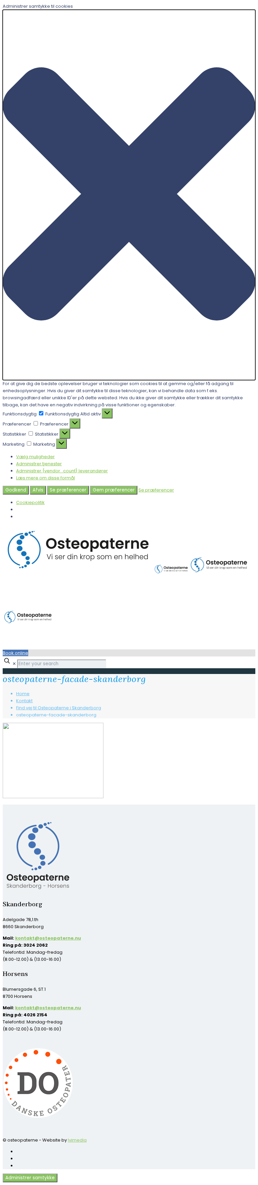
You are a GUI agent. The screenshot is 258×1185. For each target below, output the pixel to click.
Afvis (38, 490)
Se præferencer (68, 490)
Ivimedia (77, 1140)
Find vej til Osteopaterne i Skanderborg (58, 708)
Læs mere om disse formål (45, 478)
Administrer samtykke (30, 1178)
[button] (129, 195)
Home (23, 693)
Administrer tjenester (39, 464)
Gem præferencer (114, 490)
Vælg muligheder (35, 456)
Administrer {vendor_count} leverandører (62, 471)
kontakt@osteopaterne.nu (48, 938)
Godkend (15, 490)
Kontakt (24, 701)
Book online (15, 653)
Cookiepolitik (30, 502)
